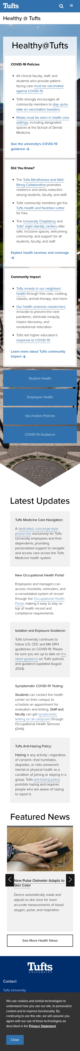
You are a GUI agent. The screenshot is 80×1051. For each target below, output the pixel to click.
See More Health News (40, 940)
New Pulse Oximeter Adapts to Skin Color (39, 883)
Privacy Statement (42, 1026)
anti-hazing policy (47, 779)
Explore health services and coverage (40, 252)
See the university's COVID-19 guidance (34, 146)
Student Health (40, 378)
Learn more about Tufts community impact (38, 354)
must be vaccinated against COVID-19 (39, 88)
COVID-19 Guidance (40, 434)
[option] (40, 879)
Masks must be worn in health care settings (42, 120)
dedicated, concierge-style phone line (36, 531)
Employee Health (40, 397)
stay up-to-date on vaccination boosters (42, 107)
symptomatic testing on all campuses (36, 717)
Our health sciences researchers (40, 306)
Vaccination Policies (40, 415)
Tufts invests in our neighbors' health (38, 291)
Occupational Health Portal (40, 601)
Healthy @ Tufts (22, 18)
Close (15, 1039)
